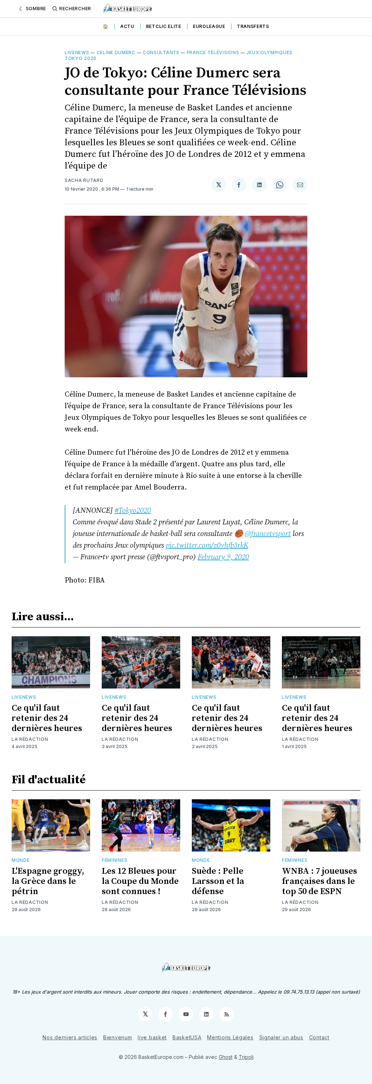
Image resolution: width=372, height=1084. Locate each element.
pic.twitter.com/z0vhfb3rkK (207, 545)
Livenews (77, 52)
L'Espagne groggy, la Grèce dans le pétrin (48, 881)
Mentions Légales (230, 1037)
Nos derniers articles (70, 1037)
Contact (319, 1037)
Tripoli (246, 1057)
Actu (127, 26)
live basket (152, 1037)
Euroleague (209, 26)
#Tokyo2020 (132, 510)
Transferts (253, 26)
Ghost (225, 1057)
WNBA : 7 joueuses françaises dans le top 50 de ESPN (319, 881)
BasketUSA (187, 1037)
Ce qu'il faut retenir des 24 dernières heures (47, 718)
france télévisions (213, 52)
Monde (21, 860)
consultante (161, 52)
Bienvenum (117, 1037)
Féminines (114, 860)
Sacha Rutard (84, 180)
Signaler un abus (281, 1037)
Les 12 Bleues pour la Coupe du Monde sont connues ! (140, 881)
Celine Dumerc (116, 52)
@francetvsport (268, 534)
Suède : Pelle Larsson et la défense (218, 881)
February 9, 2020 (223, 557)
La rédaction (30, 739)
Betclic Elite (163, 26)
